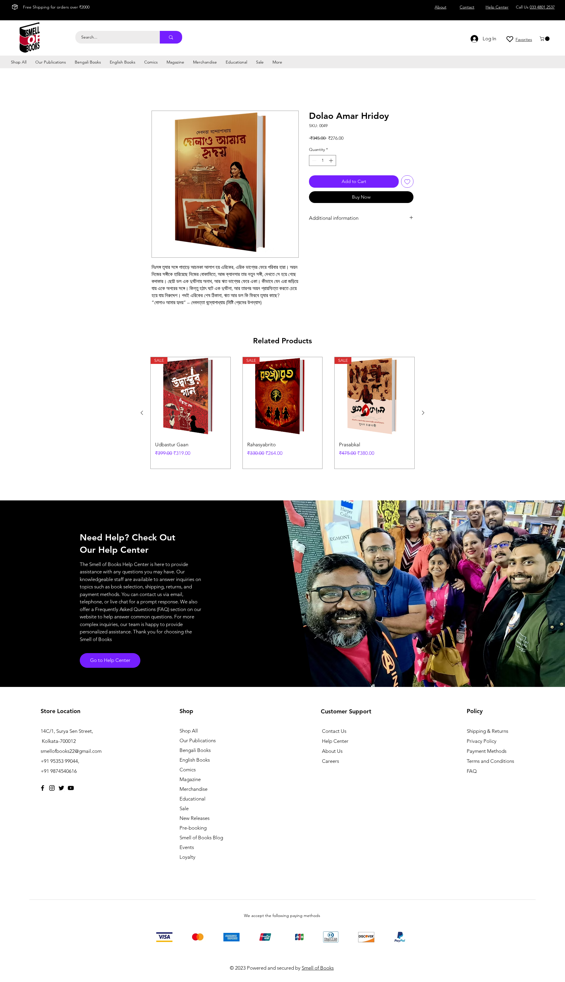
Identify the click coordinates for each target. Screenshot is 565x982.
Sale (184, 808)
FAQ (472, 771)
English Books (195, 760)
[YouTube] (70, 788)
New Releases (195, 818)
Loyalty (187, 857)
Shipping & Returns (487, 731)
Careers (330, 761)
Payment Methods (487, 751)
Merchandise (193, 789)
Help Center (335, 741)
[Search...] (171, 37)
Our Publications (198, 740)
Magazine (190, 779)
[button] (545, 38)
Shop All (189, 731)
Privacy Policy (481, 741)
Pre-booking (193, 828)
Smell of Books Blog (201, 837)
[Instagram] (52, 788)
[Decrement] (313, 160)
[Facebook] (42, 788)
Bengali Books (195, 750)
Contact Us (334, 731)
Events (187, 847)
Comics (188, 770)
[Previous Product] (141, 412)
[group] (282, 413)
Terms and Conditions (490, 761)
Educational (192, 799)
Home (158, 89)
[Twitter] (61, 788)
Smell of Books (318, 968)
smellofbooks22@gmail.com (71, 751)
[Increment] (331, 160)
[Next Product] (423, 412)
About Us (332, 751)
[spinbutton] (322, 160)
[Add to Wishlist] (407, 181)
